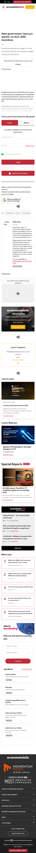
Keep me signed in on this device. (12, 154)
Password (4, 145)
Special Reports (15, 464)
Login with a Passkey (19, 173)
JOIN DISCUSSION (18, 360)
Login (8, 2)
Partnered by (26, 213)
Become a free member (22, 2)
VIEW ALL (18, 548)
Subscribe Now (18, 327)
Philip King (18, 61)
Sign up (26, 123)
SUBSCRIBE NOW (18, 833)
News (18, 213)
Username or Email (7, 137)
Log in (10, 123)
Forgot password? (29, 145)
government (9, 213)
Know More (17, 266)
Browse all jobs (27, 669)
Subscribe (30, 7)
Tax (3, 44)
